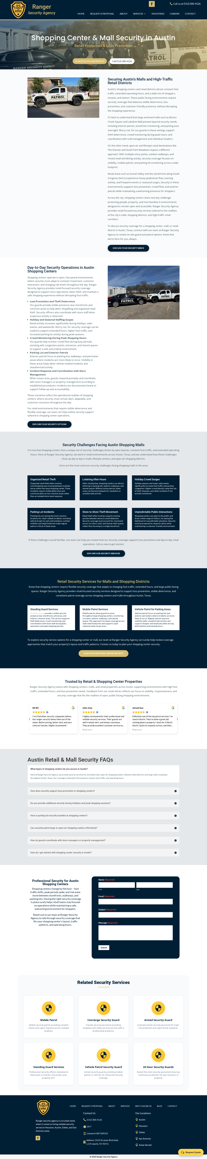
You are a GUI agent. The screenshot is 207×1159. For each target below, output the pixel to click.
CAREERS (174, 14)
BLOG (159, 1106)
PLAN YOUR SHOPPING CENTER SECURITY (103, 653)
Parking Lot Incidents (42, 511)
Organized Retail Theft (43, 479)
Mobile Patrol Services (95, 609)
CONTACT (190, 14)
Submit (104, 947)
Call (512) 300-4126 (122, 61)
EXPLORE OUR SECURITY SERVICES (103, 553)
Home (81, 14)
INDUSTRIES (158, 14)
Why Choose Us (143, 1106)
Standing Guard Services (44, 609)
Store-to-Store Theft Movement (100, 511)
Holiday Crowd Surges (147, 479)
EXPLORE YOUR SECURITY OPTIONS (49, 424)
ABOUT (123, 14)
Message (108, 922)
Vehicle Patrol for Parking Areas (153, 609)
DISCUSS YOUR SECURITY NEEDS (128, 248)
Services (138, 14)
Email (106, 896)
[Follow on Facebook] (38, 1138)
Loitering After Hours (94, 479)
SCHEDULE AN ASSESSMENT (89, 61)
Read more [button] (87, 730)
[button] (177, 719)
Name (106, 879)
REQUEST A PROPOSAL (102, 14)
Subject (107, 909)
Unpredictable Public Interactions (153, 511)
